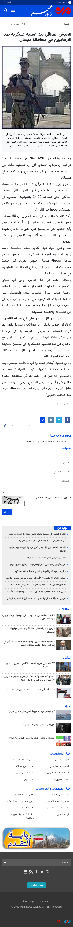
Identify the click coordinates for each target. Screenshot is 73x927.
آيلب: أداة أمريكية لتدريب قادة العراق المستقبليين (31, 690)
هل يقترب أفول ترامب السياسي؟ (39, 725)
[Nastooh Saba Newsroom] (66, 921)
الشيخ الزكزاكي (28, 780)
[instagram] (47, 872)
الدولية (66, 24)
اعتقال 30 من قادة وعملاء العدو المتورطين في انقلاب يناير (38, 585)
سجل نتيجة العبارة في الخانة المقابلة (52, 498)
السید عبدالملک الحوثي (58, 773)
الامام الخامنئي (62, 760)
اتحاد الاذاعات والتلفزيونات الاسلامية (22, 816)
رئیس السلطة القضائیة (24, 760)
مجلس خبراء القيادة (60, 795)
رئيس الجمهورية (61, 780)
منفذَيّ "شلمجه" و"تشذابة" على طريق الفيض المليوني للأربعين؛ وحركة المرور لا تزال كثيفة (29, 678)
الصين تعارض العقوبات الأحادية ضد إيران (46, 558)
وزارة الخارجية (28, 808)
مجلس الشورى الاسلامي (57, 801)
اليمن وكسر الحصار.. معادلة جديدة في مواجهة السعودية (32, 630)
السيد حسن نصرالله (25, 766)
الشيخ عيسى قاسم (25, 773)
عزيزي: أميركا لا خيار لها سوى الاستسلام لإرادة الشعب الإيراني (36, 598)
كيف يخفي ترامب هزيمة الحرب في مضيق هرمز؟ (42, 541)
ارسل (6, 512)
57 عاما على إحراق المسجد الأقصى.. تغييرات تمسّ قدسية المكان (30, 665)
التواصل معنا (29, 901)
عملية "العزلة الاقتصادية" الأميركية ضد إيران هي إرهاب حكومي (36, 578)
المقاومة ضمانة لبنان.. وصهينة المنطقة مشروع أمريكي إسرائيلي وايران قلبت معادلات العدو (29, 643)
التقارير (66, 657)
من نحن (44, 901)
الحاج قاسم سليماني (59, 766)
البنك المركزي (62, 814)
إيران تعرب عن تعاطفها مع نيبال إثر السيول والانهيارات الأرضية (36, 592)
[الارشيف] (25, 872)
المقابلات (65, 609)
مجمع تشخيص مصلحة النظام (21, 801)
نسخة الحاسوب (36, 885)
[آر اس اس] (31, 872)
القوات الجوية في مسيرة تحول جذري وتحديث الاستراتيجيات (37, 534)
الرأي (68, 705)
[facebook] (36, 872)
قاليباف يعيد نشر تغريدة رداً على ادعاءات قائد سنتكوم (40, 571)
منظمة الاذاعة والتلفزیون (57, 808)
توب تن (62, 528)
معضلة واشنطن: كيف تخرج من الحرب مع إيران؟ (32, 738)
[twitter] (42, 872)
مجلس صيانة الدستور (24, 795)
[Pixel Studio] (56, 921)
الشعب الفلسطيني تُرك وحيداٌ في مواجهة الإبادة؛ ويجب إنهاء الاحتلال (37, 549)
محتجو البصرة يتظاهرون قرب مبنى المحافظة (46, 442)
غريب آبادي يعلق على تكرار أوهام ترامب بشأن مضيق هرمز (38, 565)
